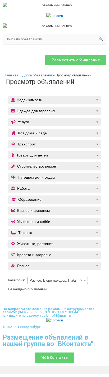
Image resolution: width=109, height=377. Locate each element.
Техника (25, 233)
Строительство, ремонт (37, 166)
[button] (75, 60)
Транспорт (26, 144)
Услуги (23, 122)
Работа (23, 188)
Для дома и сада (32, 133)
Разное (23, 266)
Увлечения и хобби (33, 221)
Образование (30, 199)
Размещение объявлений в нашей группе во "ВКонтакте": (49, 341)
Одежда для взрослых (36, 111)
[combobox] (57, 280)
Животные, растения (35, 244)
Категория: (16, 280)
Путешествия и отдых (36, 177)
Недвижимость (29, 100)
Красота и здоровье (34, 255)
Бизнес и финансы (33, 210)
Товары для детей (32, 155)
